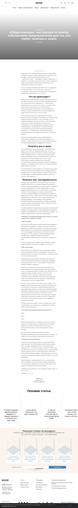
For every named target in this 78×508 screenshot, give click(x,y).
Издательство (55, 8)
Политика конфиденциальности (59, 488)
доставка (9, 2)
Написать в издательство (67, 503)
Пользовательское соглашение (58, 486)
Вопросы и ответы (24, 483)
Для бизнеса (45, 8)
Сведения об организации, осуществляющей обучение (61, 483)
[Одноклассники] (24, 502)
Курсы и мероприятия (26, 8)
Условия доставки (24, 487)
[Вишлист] (68, 3)
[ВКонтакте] (21, 502)
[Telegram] (27, 502)
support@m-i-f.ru (6, 492)
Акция (36, 8)
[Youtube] (19, 502)
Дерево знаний (24, 485)
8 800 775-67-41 (7, 485)
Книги (15, 8)
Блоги (63, 8)
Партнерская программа (41, 485)
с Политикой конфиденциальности (48, 504)
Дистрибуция (39, 487)
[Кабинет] (65, 3)
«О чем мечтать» (41, 93)
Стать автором (39, 483)
